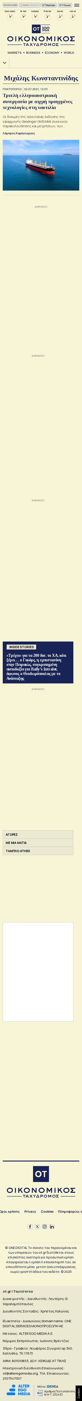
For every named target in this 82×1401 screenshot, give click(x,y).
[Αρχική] (41, 1174)
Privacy (30, 1211)
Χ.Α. (3, 63)
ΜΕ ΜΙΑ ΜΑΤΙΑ (16, 843)
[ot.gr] (41, 35)
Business (33, 53)
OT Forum (65, 5)
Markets (15, 53)
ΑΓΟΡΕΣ (12, 834)
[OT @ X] (37, 1226)
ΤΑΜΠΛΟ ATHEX (18, 851)
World (69, 53)
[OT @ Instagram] (44, 1226)
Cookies (47, 1211)
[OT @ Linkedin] (51, 1226)
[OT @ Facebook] (30, 1226)
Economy (52, 53)
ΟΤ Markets (49, 5)
